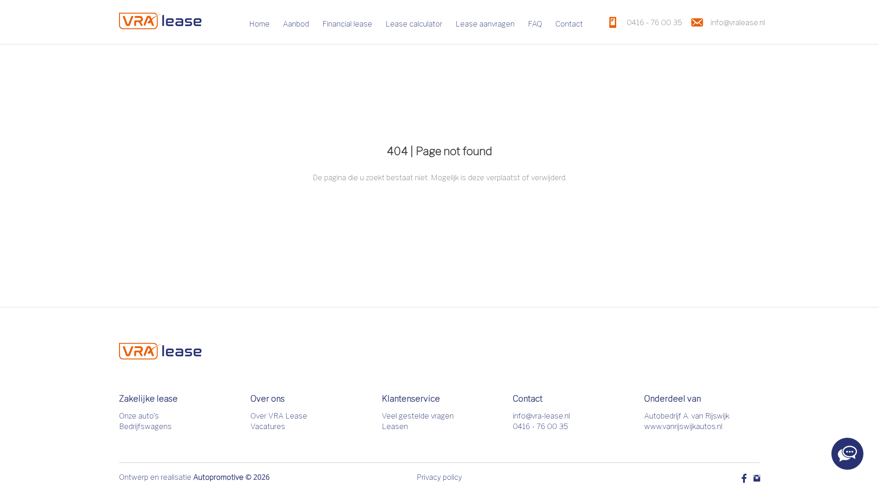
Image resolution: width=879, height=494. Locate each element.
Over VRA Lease (278, 416)
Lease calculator (413, 24)
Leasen (395, 426)
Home (259, 24)
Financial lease (347, 24)
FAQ (535, 24)
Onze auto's (139, 416)
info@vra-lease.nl (541, 416)
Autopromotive (218, 477)
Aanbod (296, 24)
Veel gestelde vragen (418, 416)
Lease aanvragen (485, 24)
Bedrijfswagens (145, 426)
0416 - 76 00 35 (540, 426)
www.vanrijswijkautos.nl (683, 426)
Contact (569, 24)
